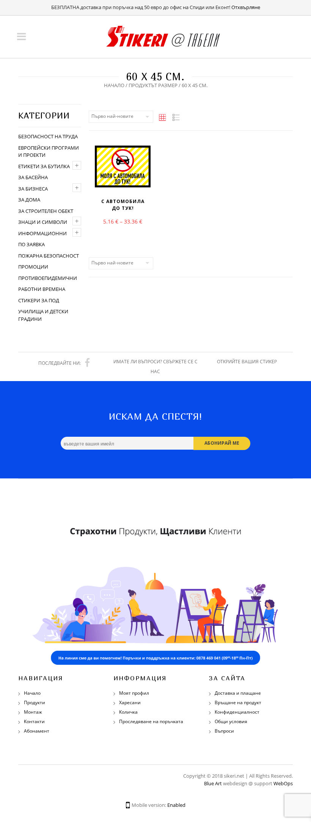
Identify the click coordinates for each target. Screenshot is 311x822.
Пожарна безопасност (48, 255)
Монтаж (33, 712)
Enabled (176, 805)
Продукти (34, 702)
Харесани (130, 702)
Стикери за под (38, 300)
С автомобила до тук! (123, 204)
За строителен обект (45, 211)
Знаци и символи (42, 222)
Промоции (33, 266)
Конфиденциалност (237, 712)
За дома (29, 199)
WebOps (283, 783)
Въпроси (224, 731)
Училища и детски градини (43, 315)
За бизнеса (33, 188)
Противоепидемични (47, 278)
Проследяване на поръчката (151, 721)
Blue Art (213, 783)
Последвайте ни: (59, 363)
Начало (114, 85)
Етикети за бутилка (44, 166)
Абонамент (36, 731)
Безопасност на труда (48, 136)
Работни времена (41, 289)
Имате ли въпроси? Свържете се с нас (155, 366)
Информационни (42, 233)
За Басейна (33, 177)
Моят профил (134, 693)
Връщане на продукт (238, 702)
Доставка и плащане (238, 693)
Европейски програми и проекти (48, 151)
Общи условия (231, 721)
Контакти (34, 721)
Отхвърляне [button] (245, 7)
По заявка (31, 244)
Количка (128, 712)
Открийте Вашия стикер (247, 361)
